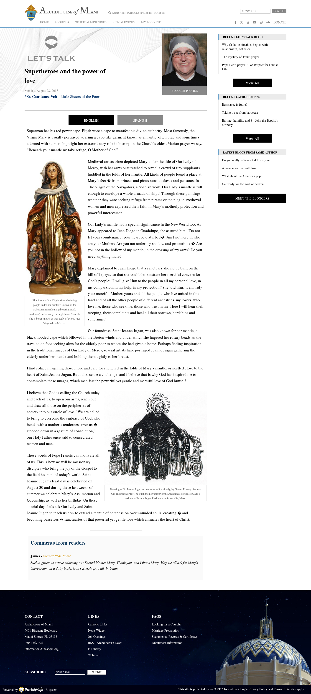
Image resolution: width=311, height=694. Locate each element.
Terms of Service (285, 689)
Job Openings (96, 636)
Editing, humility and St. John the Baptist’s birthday (250, 122)
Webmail (93, 655)
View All (252, 82)
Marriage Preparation (165, 630)
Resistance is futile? (234, 104)
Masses (159, 12)
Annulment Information (167, 642)
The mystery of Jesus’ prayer (240, 57)
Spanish (140, 120)
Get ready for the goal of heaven (243, 184)
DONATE (279, 22)
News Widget (96, 630)
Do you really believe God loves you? (246, 160)
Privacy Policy (258, 689)
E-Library (94, 649)
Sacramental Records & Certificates (174, 636)
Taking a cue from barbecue (240, 112)
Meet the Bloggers (252, 198)
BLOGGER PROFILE (184, 91)
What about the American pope (242, 176)
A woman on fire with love (239, 168)
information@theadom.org (42, 649)
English (91, 120)
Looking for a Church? (166, 624)
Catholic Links (97, 624)
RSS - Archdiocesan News (105, 642)
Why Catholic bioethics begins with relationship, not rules (245, 46)
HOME (44, 22)
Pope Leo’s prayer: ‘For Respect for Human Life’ (250, 67)
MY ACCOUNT (151, 22)
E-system (51, 689)
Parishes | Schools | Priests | (132, 12)
